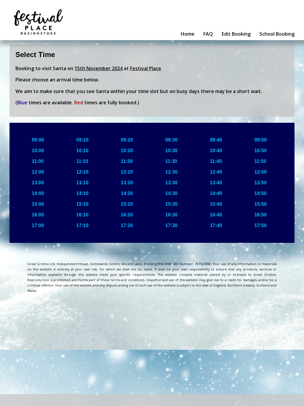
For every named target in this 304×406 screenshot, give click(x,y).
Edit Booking (236, 34)
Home (187, 34)
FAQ (208, 34)
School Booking (276, 34)
